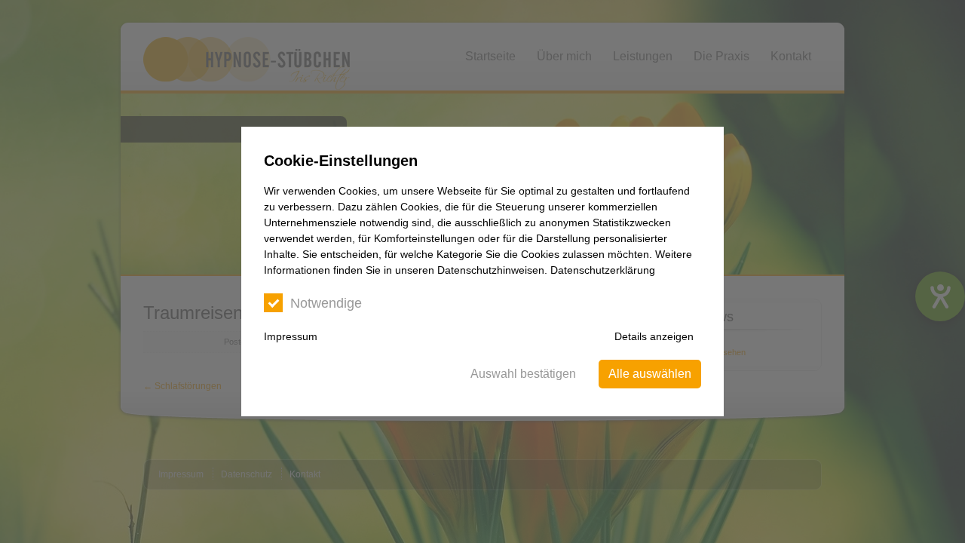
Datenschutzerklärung (602, 270)
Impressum (290, 336)
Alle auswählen (649, 373)
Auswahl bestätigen (523, 373)
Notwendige (326, 303)
